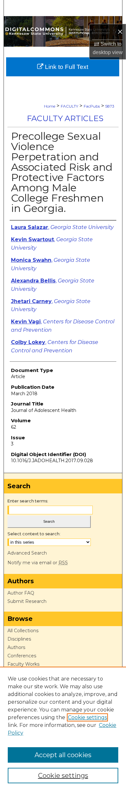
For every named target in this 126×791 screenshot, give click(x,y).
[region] (63, 729)
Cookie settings (87, 717)
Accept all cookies (63, 755)
